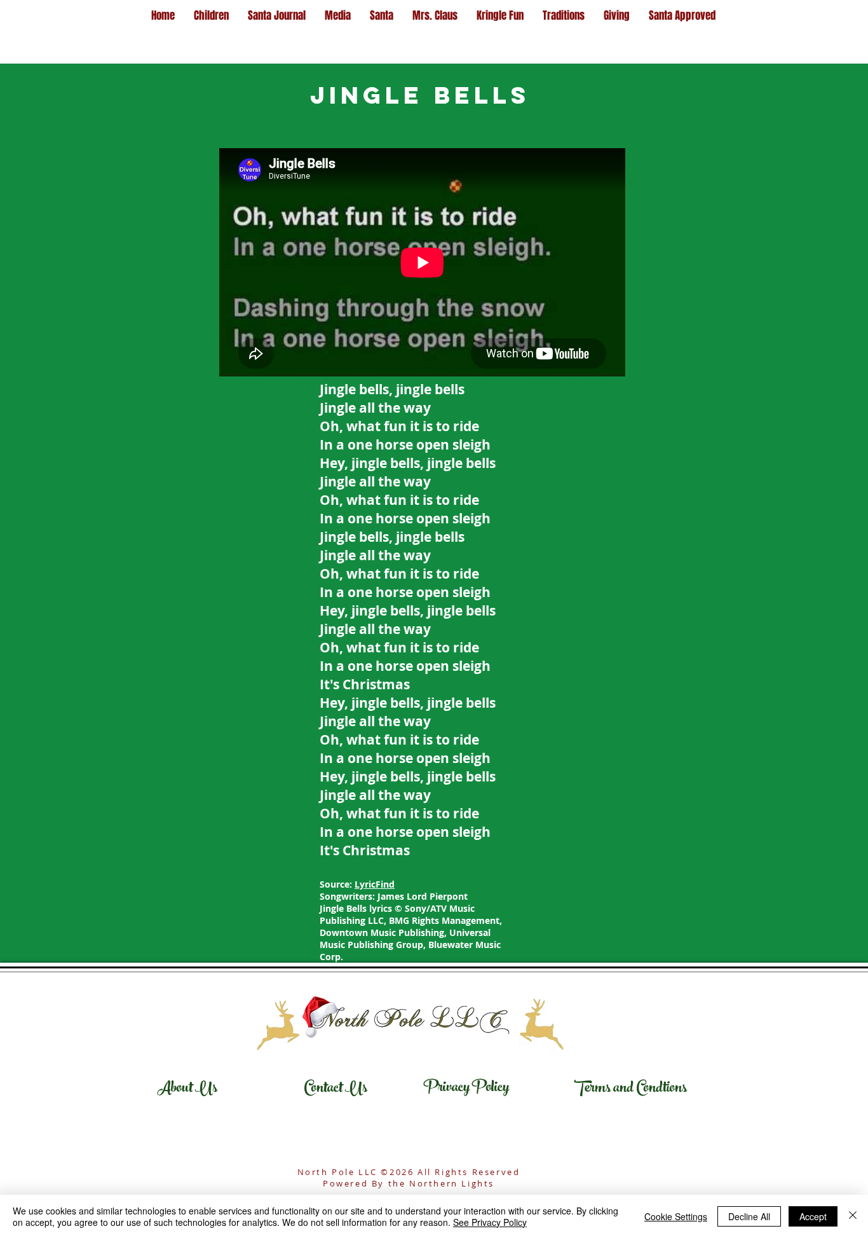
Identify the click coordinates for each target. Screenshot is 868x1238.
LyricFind (375, 884)
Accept (813, 1216)
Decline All (749, 1216)
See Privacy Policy (490, 1222)
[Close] (852, 1216)
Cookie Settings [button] (675, 1216)
